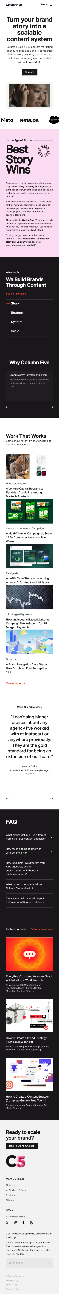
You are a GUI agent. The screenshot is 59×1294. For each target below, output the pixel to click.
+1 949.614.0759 (15, 1217)
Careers (10, 1185)
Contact (29, 72)
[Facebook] (23, 1222)
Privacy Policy (12, 1281)
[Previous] (7, 407)
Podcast (11, 1195)
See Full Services (16, 294)
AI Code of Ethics (16, 1190)
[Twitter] (7, 1222)
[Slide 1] (25, 798)
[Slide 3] (34, 798)
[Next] (52, 407)
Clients (10, 1200)
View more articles (42, 929)
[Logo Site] (14, 4)
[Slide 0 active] (20, 798)
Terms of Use (11, 1285)
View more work (15, 683)
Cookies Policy (12, 1289)
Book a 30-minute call (21, 1146)
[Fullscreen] (50, 106)
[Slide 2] (29, 798)
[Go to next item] (51, 799)
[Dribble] (31, 1222)
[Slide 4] (38, 798)
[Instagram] (15, 1222)
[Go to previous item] (7, 799)
